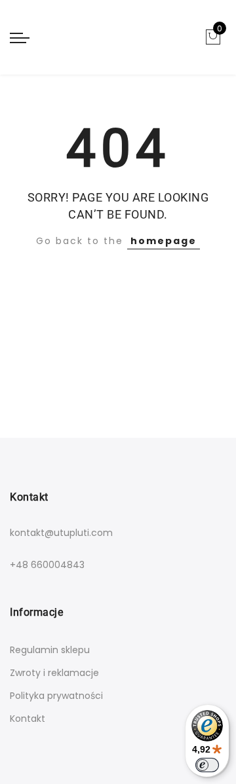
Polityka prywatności (56, 695)
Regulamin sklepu (50, 649)
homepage (163, 240)
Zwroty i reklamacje (54, 672)
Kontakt (27, 718)
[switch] (207, 765)
